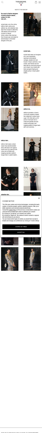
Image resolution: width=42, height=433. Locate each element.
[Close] (39, 198)
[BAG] (36, 2)
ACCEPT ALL (21, 232)
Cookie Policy (12, 210)
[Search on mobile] (2, 2)
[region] (21, 216)
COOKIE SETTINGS (21, 226)
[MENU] (39, 2)
